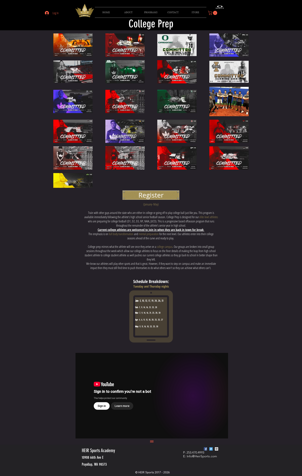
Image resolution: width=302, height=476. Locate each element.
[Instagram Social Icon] (216, 449)
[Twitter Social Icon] (211, 449)
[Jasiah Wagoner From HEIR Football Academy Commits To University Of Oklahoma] (152, 396)
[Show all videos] (152, 441)
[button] (151, 12)
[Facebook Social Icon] (205, 449)
